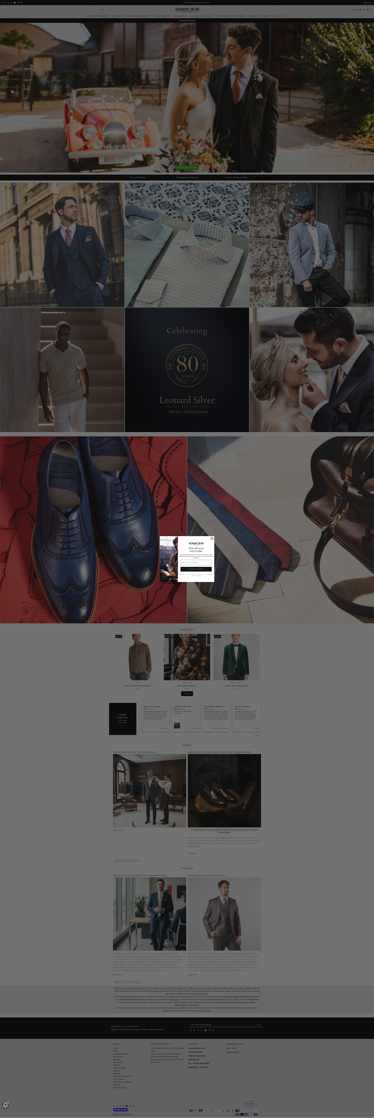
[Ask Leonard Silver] (5, 1105)
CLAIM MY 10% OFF (196, 569)
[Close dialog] (211, 538)
